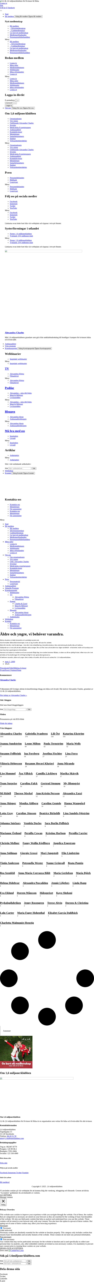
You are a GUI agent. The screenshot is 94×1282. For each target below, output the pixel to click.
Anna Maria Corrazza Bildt (34, 872)
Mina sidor (14, 65)
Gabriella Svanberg (36, 733)
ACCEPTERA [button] (6, 1195)
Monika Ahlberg (28, 803)
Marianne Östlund (10, 833)
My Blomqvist (72, 783)
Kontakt (8, 621)
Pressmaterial (15, 581)
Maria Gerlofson (63, 872)
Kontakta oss (15, 505)
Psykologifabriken (10, 902)
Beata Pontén (75, 862)
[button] (49, 39)
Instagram (13, 204)
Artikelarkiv (14, 455)
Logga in (13, 63)
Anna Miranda (65, 763)
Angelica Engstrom (64, 843)
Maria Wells (73, 743)
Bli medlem (14, 26)
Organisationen (16, 119)
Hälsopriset (46, 892)
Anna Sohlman (8, 853)
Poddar (9, 387)
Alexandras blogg (17, 417)
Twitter (12, 206)
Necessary (7, 1228)
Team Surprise (8, 783)
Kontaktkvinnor (16, 132)
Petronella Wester (32, 862)
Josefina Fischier (52, 753)
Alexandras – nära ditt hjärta (21, 393)
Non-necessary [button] (6, 1237)
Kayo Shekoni (64, 892)
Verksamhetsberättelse (18, 141)
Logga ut (13, 74)
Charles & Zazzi (21, 604)
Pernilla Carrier (78, 833)
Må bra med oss (15, 430)
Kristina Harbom (56, 833)
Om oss (8, 555)
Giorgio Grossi (28, 853)
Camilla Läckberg (46, 773)
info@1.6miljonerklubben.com (12, 1138)
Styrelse (13, 125)
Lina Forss (71, 753)
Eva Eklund (7, 892)
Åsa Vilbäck (26, 773)
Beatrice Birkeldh (49, 813)
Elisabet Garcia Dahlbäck (63, 912)
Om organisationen (17, 557)
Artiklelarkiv (15, 617)
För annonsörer (16, 509)
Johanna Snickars (10, 823)
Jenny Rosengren (34, 902)
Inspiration (14, 436)
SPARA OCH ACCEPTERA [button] (11, 1248)
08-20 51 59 (11, 1136)
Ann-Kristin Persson (48, 793)
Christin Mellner (9, 843)
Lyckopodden (15, 397)
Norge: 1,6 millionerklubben (21, 234)
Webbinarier (14, 70)
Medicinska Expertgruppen (20, 127)
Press (7, 579)
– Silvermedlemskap (17, 28)
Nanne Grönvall (55, 862)
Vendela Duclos (32, 823)
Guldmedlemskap (16, 533)
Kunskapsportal (11, 590)
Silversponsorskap (17, 531)
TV (7, 368)
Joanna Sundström (11, 743)
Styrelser (13, 564)
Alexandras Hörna (17, 374)
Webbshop (9, 619)
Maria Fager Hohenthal (31, 912)
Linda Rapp (79, 882)
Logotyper (14, 182)
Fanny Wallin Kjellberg (36, 843)
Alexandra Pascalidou (35, 882)
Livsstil (12, 438)
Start (6, 524)
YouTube (13, 208)
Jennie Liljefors (60, 882)
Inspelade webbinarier (18, 359)
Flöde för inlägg (6, 723)
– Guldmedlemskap (17, 30)
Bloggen (10, 411)
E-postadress (10, 100)
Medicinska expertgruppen (20, 566)
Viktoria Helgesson (11, 763)
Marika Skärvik (69, 773)
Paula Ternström (53, 743)
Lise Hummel (8, 773)
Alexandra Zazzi (72, 793)
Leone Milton (32, 743)
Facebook (13, 201)
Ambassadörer (15, 130)
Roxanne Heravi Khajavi (39, 763)
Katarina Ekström (73, 733)
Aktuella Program (12, 588)
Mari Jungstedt (49, 853)
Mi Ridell (5, 793)
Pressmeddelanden (17, 178)
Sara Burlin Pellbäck (57, 823)
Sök (6, 468)
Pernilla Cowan (33, 833)
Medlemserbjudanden (18, 35)
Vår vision (14, 121)
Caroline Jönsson (26, 813)
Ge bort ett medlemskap (19, 33)
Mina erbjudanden (17, 72)
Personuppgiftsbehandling (20, 37)
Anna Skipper (8, 803)
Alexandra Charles (14, 332)
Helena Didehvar (10, 882)
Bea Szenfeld (7, 872)
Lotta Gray (6, 813)
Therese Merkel (23, 793)
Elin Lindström (70, 853)
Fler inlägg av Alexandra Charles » (13, 695)
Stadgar (13, 139)
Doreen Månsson (26, 892)
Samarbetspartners (17, 136)
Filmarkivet (14, 376)
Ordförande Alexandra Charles (22, 123)
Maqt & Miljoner (16, 395)
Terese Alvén (54, 902)
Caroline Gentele (51, 803)
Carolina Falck (28, 783)
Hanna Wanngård (74, 803)
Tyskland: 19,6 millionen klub (21, 236)
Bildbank (13, 180)
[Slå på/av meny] (1, 10)
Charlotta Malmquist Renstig (17, 922)
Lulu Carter (7, 912)
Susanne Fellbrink (10, 753)
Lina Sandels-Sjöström (76, 813)
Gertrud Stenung (50, 783)
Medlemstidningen (17, 67)
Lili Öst (55, 733)
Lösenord (9, 103)
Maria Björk (83, 872)
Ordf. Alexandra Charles (19, 562)
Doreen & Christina (76, 902)
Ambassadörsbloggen (18, 419)
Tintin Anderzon (9, 862)
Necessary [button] (4, 1226)
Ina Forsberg (31, 753)
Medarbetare (14, 134)
